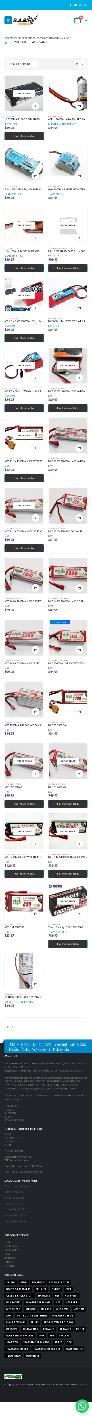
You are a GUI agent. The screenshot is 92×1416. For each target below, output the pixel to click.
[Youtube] (75, 5)
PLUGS (34, 1322)
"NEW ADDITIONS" (60, 622)
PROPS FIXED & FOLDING (58, 1322)
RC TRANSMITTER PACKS (15, 994)
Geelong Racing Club (15, 1221)
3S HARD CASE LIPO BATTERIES (61, 248)
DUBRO (56, 1289)
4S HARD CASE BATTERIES (15, 854)
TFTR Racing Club (13, 1203)
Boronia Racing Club (15, 1209)
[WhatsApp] (85, 5)
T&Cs (7, 1253)
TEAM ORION (12, 194)
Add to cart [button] (79, 106)
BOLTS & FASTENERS (18, 1289)
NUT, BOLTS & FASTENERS (32, 1315)
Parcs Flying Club (13, 1191)
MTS (57, 1302)
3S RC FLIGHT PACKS (12, 248)
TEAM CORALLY (57, 932)
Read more (35, 106)
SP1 (52, 1335)
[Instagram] (80, 5)
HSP (57, 1295)
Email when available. (24, 135)
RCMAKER (48, 1329)
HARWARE (44, 1295)
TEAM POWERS (74, 1349)
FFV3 (68, 1289)
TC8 (69, 1342)
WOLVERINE (33, 1355)
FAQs (7, 1241)
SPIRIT (58, 1342)
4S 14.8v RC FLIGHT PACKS (15, 598)
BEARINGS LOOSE (59, 1282)
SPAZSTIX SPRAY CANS (36, 1342)
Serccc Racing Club (14, 1197)
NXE (50, 396)
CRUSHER (41, 1289)
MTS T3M (78, 1309)
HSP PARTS (71, 1295)
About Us (9, 1257)
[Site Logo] (25, 20)
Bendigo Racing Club (15, 1215)
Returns (9, 1265)
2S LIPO (10, 1282)
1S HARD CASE (10, 116)
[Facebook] (70, 5)
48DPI (23, 1282)
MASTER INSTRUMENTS (62, 124)
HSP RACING (13, 1302)
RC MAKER (65, 1329)
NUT (8, 1315)
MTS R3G (46, 1309)
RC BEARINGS (30, 1329)
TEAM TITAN (13, 1355)
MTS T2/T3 (62, 1309)
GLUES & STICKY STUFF (19, 1295)
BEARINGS (38, 1282)
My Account (11, 1249)
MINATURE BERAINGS (38, 1302)
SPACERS (64, 1335)
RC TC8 (80, 1329)
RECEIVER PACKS (55, 116)
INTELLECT (10, 124)
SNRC (41, 1335)
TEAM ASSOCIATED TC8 (46, 1349)
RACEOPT (11, 1329)
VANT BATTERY (13, 256)
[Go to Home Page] (6, 42)
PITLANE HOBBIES (62, 1315)
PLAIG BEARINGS (15, 1322)
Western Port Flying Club (17, 1186)
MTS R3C (31, 1309)
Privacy (8, 1261)
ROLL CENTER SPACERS (19, 1335)
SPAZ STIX (12, 1342)
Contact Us (10, 1245)
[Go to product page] (68, 93)
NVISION (9, 326)
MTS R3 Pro (13, 1309)
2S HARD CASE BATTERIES (59, 854)
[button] (8, 20)
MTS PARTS (72, 1302)
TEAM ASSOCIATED (17, 1349)
